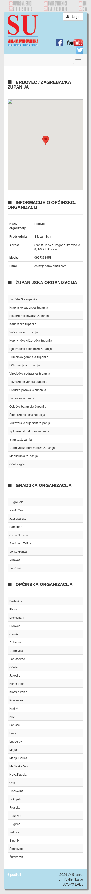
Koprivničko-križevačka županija (30, 340)
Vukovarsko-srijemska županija (30, 423)
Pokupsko (16, 799)
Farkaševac (17, 659)
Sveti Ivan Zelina (20, 543)
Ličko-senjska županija (24, 365)
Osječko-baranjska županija (27, 406)
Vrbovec (14, 560)
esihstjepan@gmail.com (50, 266)
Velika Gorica (18, 551)
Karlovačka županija (22, 324)
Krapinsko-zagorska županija (28, 307)
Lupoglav (15, 741)
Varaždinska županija (23, 332)
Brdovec (14, 626)
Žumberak (16, 857)
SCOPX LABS (72, 884)
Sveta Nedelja (18, 535)
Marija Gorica (18, 758)
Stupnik (14, 840)
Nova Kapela (18, 774)
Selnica (14, 832)
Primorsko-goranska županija (28, 357)
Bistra (13, 609)
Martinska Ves (18, 766)
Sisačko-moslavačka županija (29, 315)
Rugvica (14, 824)
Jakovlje (14, 675)
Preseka (14, 807)
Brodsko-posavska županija (27, 390)
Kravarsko (16, 700)
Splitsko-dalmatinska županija (29, 431)
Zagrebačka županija (23, 299)
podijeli (15, 874)
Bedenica (15, 601)
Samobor (15, 527)
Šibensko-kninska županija (27, 414)
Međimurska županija (23, 456)
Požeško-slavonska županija (28, 381)
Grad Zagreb (17, 464)
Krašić (13, 708)
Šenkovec (16, 848)
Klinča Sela (17, 683)
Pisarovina (16, 791)
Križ (12, 716)
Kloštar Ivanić (18, 692)
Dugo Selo (16, 502)
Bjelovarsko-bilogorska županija (30, 348)
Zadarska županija (21, 398)
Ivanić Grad (17, 510)
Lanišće (14, 725)
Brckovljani (16, 617)
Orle (12, 782)
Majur (13, 749)
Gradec (14, 667)
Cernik (13, 634)
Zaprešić (15, 568)
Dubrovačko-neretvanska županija (32, 447)
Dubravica (16, 650)
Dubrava (15, 642)
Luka (12, 733)
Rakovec (15, 815)
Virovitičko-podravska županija (29, 373)
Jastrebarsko (17, 518)
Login (76, 16)
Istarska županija (20, 439)
